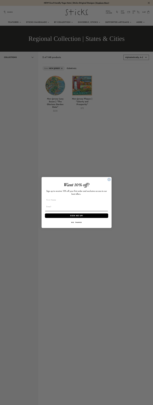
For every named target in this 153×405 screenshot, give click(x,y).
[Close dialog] (109, 179)
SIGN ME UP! (76, 215)
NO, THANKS (76, 222)
